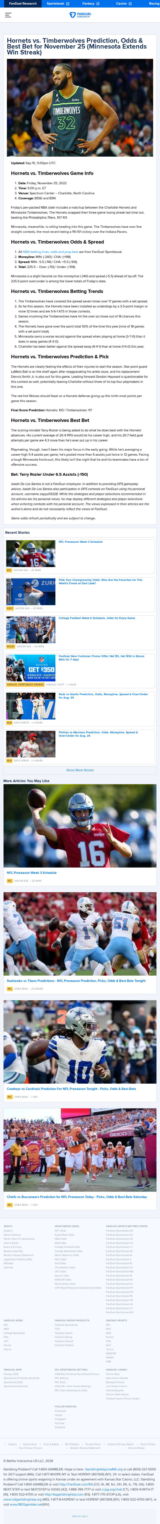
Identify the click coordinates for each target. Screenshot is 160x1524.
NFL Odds (60, 1231)
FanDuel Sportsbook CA (119, 1239)
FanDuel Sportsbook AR (119, 1231)
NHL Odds (60, 1259)
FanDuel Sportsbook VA (119, 1304)
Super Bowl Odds (64, 1235)
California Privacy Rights (120, 1444)
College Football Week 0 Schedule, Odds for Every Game (97, 618)
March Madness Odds (67, 1255)
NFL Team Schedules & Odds (71, 1390)
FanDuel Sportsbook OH (119, 1292)
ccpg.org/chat (112, 1489)
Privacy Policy (93, 1444)
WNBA (110, 1357)
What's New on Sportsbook (19, 1239)
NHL (6, 1337)
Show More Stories (80, 770)
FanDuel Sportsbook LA (119, 1267)
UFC (6, 1341)
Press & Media (136, 1448)
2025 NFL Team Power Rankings (73, 1386)
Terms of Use (147, 1444)
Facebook (60, 1411)
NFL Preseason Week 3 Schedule (81, 541)
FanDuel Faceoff (64, 1341)
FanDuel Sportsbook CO (119, 1243)
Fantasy (88, 3)
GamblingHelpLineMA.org (104, 1469)
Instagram (60, 1419)
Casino (121, 3)
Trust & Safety (51, 1444)
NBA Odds (61, 1239)
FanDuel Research (23, 3)
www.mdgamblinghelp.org (22, 1499)
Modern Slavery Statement (19, 1255)
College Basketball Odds (68, 1251)
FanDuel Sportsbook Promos (25, 684)
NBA (6, 1329)
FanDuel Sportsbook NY (119, 1288)
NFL (9, 570)
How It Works (11, 1243)
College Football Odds (67, 1247)
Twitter (58, 1415)
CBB (108, 1361)
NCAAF (10, 646)
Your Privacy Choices (30, 1448)
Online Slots (113, 1374)
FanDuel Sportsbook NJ (119, 1284)
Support (8, 1231)
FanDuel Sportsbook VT (119, 1308)
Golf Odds (60, 1263)
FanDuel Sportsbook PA (119, 1296)
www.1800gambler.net (26, 1504)
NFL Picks (60, 1382)
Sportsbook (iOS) (13, 1382)
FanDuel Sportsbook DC (119, 1251)
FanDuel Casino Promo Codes (123, 1399)
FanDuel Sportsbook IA (119, 1255)
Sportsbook (55, 3)
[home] (80, 15)
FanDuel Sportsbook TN (119, 1300)
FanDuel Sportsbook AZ (119, 1235)
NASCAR (111, 1353)
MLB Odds (60, 1243)
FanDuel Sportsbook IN (119, 1263)
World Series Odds (65, 1284)
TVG (57, 1329)
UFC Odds (60, 1271)
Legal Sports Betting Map (18, 1259)
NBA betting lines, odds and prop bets (50, 252)
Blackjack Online (115, 1382)
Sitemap (8, 1267)
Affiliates (9, 1263)
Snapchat (60, 1427)
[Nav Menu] (8, 15)
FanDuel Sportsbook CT (119, 1247)
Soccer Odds (62, 1276)
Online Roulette (115, 1390)
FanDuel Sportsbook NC (119, 1280)
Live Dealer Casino (116, 1386)
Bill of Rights (72, 1444)
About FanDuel (12, 1235)
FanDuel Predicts (64, 1345)
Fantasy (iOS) (11, 1374)
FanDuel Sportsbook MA (119, 1271)
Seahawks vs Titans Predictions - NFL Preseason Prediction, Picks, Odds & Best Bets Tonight (76, 981)
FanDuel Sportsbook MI (119, 1276)
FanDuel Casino (63, 1333)
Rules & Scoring (12, 1247)
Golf (10, 608)
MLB (9, 723)
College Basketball (14, 1333)
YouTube (59, 1423)
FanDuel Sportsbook (66, 1325)
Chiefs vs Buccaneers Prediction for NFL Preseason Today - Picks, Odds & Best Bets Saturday (77, 1197)
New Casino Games (117, 1378)
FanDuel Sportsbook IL (118, 1259)
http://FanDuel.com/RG (76, 1484)
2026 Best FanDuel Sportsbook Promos (77, 1374)
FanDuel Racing (63, 1337)
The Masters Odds (65, 1267)
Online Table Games (117, 1394)
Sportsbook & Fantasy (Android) (21, 1378)
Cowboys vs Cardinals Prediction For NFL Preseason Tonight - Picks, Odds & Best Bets (71, 1089)
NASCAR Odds (63, 1280)
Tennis (110, 1349)
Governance (30, 1444)
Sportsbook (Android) (16, 1386)
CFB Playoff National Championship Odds (78, 1288)
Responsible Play (13, 1251)
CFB (108, 1341)
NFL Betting (61, 1378)
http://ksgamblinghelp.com (64, 1494)
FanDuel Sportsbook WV (120, 1312)
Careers (12, 1444)
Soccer (7, 1345)
